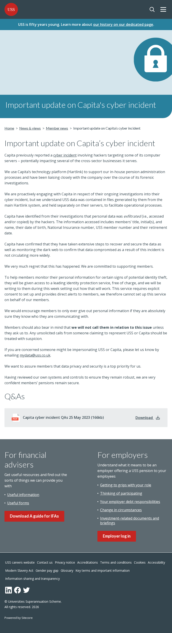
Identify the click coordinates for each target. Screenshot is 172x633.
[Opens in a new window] (8, 590)
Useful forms (18, 503)
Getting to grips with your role (125, 485)
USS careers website (20, 562)
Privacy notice (65, 562)
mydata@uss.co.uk (35, 355)
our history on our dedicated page (123, 24)
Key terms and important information (102, 570)
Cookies (140, 562)
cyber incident (65, 155)
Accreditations (87, 562)
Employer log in (117, 536)
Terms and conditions (116, 562)
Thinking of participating (121, 493)
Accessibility (156, 562)
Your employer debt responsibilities (130, 501)
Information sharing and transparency (32, 578)
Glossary (67, 570)
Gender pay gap (47, 570)
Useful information (23, 494)
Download (147, 417)
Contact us (45, 562)
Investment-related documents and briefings (129, 520)
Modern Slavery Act (19, 570)
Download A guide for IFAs (34, 516)
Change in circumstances (121, 509)
